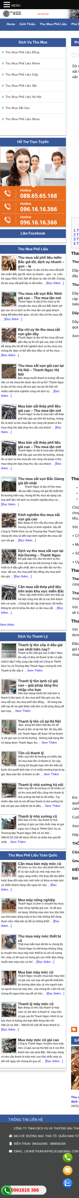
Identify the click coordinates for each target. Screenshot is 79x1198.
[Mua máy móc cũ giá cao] (9, 1045)
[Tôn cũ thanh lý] (9, 758)
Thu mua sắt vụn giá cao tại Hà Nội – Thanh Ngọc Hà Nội (41, 370)
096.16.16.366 (38, 206)
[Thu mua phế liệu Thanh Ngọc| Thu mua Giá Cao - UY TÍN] (39, 14)
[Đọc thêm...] (55, 283)
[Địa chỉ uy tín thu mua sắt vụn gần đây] (9, 335)
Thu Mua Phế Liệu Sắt (20, 85)
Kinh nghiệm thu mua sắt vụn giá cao (39, 517)
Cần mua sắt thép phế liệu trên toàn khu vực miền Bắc (41, 589)
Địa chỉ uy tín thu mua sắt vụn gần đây (39, 332)
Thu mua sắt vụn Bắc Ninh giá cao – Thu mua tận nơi (40, 296)
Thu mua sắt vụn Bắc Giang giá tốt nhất (41, 481)
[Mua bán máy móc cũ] (9, 978)
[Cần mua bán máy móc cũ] (9, 869)
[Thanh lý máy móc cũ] (9, 1009)
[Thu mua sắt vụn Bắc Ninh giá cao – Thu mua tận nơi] (9, 299)
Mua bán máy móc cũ (35, 972)
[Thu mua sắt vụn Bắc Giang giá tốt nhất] (9, 484)
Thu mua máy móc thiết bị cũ (39, 938)
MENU (15, 5)
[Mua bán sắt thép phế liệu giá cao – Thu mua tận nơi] (9, 412)
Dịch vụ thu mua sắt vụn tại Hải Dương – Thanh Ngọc (40, 553)
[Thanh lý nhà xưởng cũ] (9, 822)
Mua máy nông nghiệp (36, 900)
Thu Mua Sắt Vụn (17, 108)
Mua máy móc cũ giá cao (38, 1040)
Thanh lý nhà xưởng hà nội (40, 785)
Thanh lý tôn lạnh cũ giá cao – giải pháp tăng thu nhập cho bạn (38, 685)
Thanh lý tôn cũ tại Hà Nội (39, 721)
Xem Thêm (35, 670)
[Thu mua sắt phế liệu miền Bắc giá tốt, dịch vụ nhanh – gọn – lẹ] (9, 263)
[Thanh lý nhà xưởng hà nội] (9, 790)
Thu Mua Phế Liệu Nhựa (22, 119)
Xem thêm (7, 624)
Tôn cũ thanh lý (31, 753)
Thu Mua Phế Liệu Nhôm (22, 63)
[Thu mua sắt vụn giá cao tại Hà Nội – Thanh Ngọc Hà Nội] (9, 371)
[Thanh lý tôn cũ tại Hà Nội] (9, 727)
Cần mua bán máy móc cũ (39, 864)
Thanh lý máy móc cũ (36, 1004)
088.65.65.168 (38, 193)
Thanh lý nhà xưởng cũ (37, 816)
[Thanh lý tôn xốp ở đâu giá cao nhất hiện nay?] (9, 650)
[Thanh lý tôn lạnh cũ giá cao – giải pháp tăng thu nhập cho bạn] (9, 686)
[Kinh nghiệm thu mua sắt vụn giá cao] (9, 520)
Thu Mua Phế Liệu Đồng (22, 52)
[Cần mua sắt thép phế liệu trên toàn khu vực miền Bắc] (9, 592)
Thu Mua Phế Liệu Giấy (21, 74)
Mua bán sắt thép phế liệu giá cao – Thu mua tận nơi (39, 408)
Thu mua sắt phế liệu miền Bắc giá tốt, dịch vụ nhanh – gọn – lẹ (41, 262)
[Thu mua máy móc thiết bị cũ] (9, 942)
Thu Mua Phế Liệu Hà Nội (23, 96)
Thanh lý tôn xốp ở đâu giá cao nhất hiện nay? (40, 647)
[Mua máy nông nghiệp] (9, 905)
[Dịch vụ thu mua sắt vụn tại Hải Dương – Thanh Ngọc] (9, 556)
